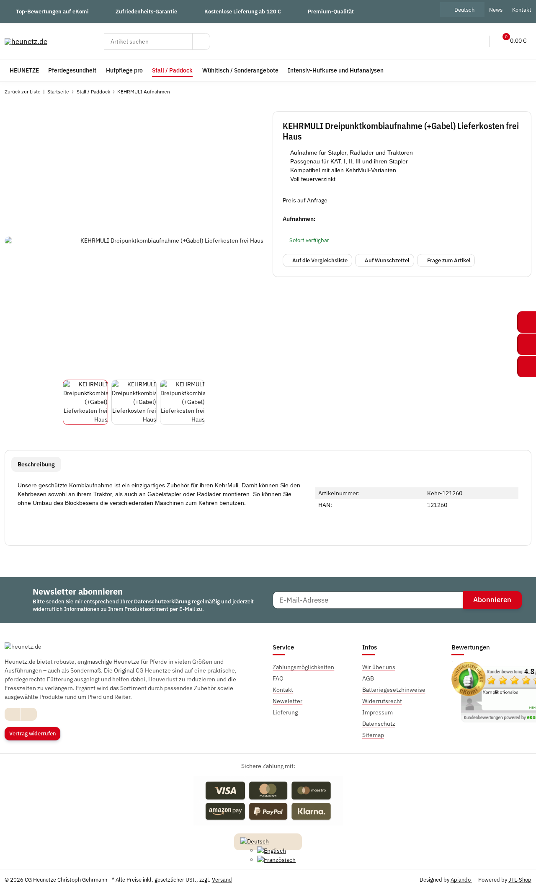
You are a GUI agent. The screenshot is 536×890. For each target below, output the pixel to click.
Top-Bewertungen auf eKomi (52, 11)
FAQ (278, 678)
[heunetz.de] (26, 41)
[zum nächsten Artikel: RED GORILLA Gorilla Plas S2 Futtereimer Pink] (522, 91)
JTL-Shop (519, 879)
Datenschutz (378, 723)
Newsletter (287, 701)
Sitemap (373, 735)
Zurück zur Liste (23, 91)
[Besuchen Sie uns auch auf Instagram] (29, 714)
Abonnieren (492, 599)
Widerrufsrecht (382, 701)
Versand (222, 879)
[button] (460, 41)
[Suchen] (201, 41)
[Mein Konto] (478, 41)
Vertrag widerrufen (32, 733)
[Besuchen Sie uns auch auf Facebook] (13, 714)
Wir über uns (378, 667)
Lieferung (285, 712)
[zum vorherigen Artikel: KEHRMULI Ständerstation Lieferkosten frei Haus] (504, 91)
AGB (368, 678)
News (495, 9)
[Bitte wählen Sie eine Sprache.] (254, 841)
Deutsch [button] (464, 9)
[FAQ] (443, 41)
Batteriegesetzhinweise (393, 689)
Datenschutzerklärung (163, 601)
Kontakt (283, 689)
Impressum (377, 712)
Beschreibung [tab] (36, 464)
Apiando (461, 879)
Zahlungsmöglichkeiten (303, 667)
